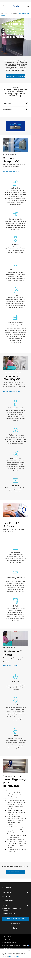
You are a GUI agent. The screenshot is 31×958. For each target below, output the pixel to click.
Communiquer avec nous (15, 872)
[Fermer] (29, 951)
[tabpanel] (15, 157)
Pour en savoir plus (10, 172)
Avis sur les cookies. (14, 956)
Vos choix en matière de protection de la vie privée (14, 945)
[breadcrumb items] (2, 13)
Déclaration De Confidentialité (9, 942)
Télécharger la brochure (15, 76)
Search (28, 6)
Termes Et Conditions (7, 939)
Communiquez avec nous (15, 918)
